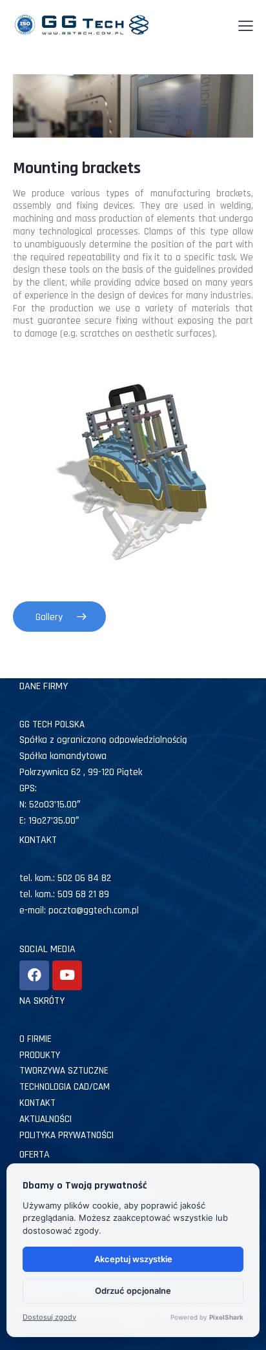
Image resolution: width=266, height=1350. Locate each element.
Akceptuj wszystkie (133, 1259)
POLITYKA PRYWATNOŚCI (66, 1135)
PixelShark (226, 1317)
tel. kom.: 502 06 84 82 (65, 878)
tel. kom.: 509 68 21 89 (64, 894)
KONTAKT (37, 1103)
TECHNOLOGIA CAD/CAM (64, 1087)
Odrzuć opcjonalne (133, 1290)
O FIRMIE (35, 1039)
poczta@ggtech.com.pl (93, 910)
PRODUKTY (39, 1055)
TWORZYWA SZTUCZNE (63, 1070)
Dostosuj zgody (49, 1317)
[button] (245, 26)
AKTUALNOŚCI (45, 1119)
